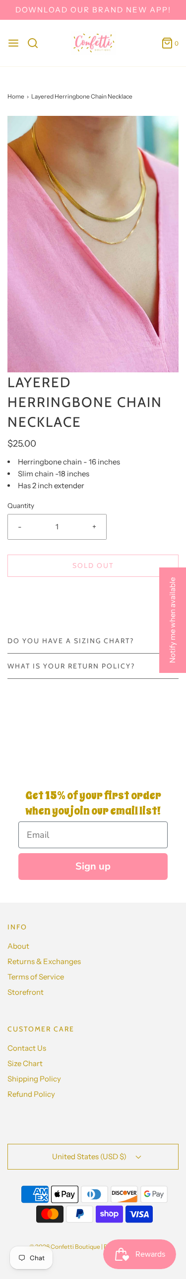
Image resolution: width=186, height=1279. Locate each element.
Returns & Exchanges (44, 961)
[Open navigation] (13, 43)
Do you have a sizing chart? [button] (70, 640)
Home (15, 96)
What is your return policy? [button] (71, 666)
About (18, 946)
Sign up (93, 866)
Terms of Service (35, 976)
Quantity (20, 506)
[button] (93, 244)
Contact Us (26, 1048)
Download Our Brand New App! (93, 9)
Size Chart (25, 1063)
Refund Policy (31, 1094)
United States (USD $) (90, 1156)
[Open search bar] (36, 43)
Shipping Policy (34, 1078)
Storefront (25, 992)
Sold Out (93, 565)
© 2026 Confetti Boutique (64, 1246)
